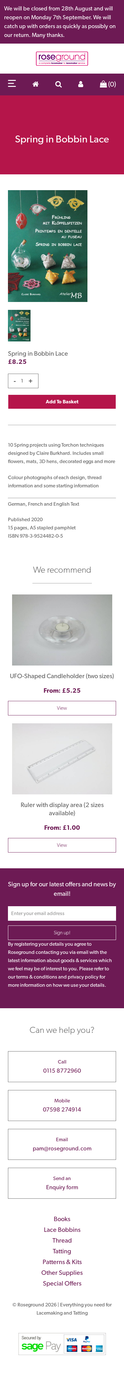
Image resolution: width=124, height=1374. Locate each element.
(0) (111, 84)
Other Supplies (62, 1272)
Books (62, 1219)
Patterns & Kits (62, 1262)
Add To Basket (62, 402)
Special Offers (62, 1283)
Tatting (62, 1251)
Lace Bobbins (62, 1229)
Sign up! (62, 933)
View (62, 708)
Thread (62, 1240)
